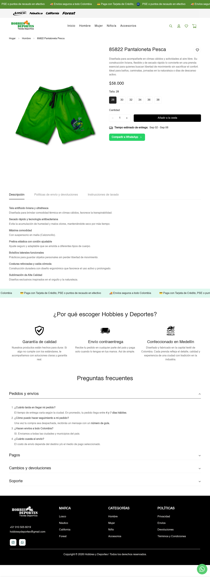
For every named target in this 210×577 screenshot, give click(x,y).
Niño (111, 529)
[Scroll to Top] (203, 559)
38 (159, 101)
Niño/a (111, 25)
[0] (194, 26)
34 (141, 101)
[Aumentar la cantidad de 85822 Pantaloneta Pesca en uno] (126, 118)
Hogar (12, 38)
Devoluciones (166, 529)
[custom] (13, 542)
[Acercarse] (94, 52)
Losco (62, 516)
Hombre (85, 25)
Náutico (63, 523)
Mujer (99, 25)
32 (132, 101)
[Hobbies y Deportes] (22, 26)
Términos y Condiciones (172, 536)
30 (123, 101)
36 (150, 101)
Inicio (71, 25)
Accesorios (128, 25)
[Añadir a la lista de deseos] (197, 50)
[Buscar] (171, 26)
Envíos (162, 523)
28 (113, 101)
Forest (62, 536)
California (64, 529)
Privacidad (164, 516)
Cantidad (114, 110)
